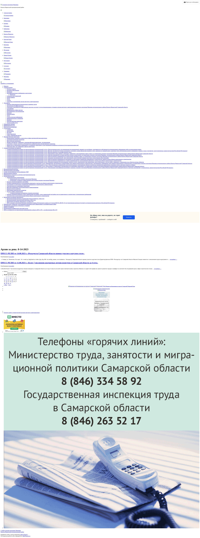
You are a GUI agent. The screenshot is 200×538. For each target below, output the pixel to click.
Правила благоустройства (14, 188)
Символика (10, 129)
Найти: (6, 271)
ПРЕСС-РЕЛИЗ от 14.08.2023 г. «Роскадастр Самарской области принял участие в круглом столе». (42, 253)
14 (4, 279)
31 (10, 283)
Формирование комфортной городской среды (16, 208)
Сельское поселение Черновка (10, 4)
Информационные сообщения (15, 118)
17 (10, 279)
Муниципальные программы (11, 170)
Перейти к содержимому (7, 83)
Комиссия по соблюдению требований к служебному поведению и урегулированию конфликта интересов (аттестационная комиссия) (43, 145)
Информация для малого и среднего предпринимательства (19, 174)
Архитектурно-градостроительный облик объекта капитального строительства (28, 195)
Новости (6, 86)
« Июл (5, 285)
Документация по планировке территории (18, 186)
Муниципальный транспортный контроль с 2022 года (21, 200)
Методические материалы (14, 141)
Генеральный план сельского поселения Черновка (23, 179)
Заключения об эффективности (15, 105)
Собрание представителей (14, 96)
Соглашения (10, 108)
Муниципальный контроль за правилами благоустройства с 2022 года (25, 198)
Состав (9, 100)
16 (8, 279)
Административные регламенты (12, 148)
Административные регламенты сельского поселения (24, 193)
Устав (8, 98)
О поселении (7, 128)
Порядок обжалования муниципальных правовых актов (22, 104)
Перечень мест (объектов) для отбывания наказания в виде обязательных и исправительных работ (30, 204)
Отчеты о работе (11, 89)
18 (12, 279)
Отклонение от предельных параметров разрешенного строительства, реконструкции (30, 184)
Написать (129, 217)
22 (6, 281)
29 (6, 283)
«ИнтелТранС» (24, 534)
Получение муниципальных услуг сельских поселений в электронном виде (102, 294)
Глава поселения (11, 134)
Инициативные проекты (10, 173)
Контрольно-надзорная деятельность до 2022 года (20, 201)
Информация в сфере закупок (15, 110)
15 (6, 279)
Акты (8, 115)
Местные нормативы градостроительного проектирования (22, 187)
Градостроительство (9, 176)
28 (4, 283)
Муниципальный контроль (11, 169)
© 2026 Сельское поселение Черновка (11, 530)
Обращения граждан (9, 124)
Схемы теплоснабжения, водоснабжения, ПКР (16, 172)
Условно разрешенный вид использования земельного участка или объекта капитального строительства (34, 183)
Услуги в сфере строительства (15, 191)
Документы (7, 103)
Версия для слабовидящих (192, 2)
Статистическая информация (14, 117)
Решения (9, 113)
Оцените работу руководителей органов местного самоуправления (21, 312)
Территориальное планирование (15, 177)
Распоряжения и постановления (15, 111)
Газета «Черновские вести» (14, 135)
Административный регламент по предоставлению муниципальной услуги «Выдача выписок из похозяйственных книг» (39, 152)
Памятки (9, 120)
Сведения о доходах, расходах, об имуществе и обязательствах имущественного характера (31, 143)
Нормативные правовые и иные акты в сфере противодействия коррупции (27, 138)
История (9, 132)
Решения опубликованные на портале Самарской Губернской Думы (120, 286)
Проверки (9, 91)
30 (8, 283)
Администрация (8, 87)
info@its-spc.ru (26, 536)
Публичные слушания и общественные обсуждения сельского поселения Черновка (32, 180)
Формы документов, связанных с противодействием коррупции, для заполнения (28, 142)
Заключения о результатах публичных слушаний (17, 205)
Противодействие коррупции (15, 121)
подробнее (173, 259)
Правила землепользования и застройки (17, 181)
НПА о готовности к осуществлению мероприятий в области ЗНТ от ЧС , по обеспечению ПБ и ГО (30, 210)
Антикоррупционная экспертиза (15, 139)
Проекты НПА (11, 114)
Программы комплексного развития (16, 190)
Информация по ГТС (9, 125)
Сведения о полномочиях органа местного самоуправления (23, 101)
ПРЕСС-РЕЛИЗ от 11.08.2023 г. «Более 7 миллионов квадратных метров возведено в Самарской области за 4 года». (49, 263)
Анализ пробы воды (12, 122)
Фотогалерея (10, 131)
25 (12, 281)
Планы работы (11, 97)
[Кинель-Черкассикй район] (1, 4)
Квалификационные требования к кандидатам (19, 93)
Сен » (9, 285)
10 (10, 278)
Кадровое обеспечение (13, 90)
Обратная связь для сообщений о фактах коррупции (21, 146)
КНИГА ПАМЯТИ (9, 207)
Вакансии (12, 94)
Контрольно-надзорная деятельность (13, 197)
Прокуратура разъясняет (10, 127)
